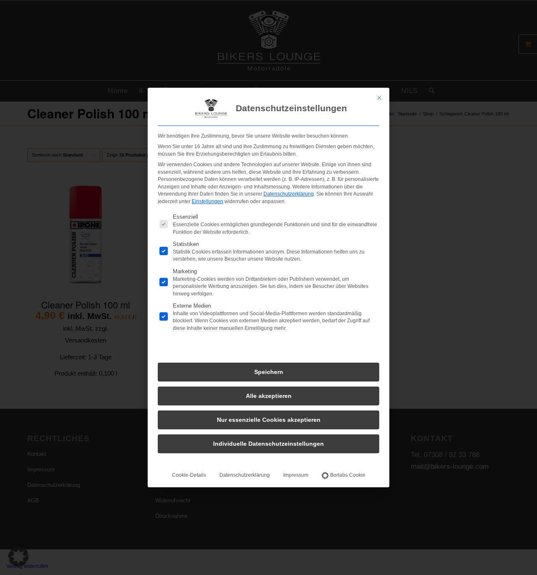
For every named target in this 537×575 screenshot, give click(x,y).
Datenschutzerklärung (288, 194)
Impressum (295, 475)
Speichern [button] (268, 372)
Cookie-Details (189, 475)
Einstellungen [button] (207, 201)
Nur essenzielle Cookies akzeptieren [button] (269, 419)
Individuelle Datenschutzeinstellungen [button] (268, 443)
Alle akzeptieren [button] (269, 395)
